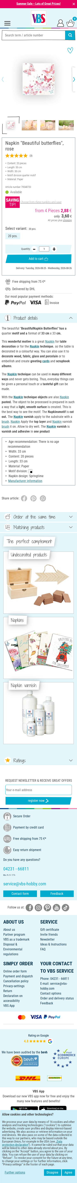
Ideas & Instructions (53, 944)
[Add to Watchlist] (70, 50)
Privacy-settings (13, 986)
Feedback (57, 894)
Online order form (15, 971)
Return (7, 991)
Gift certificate (49, 930)
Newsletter (47, 939)
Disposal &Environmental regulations (12, 949)
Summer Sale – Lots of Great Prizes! (38, 4)
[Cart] (70, 23)
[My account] (61, 23)
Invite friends (49, 934)
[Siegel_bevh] (25, 1061)
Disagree (52, 1172)
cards (45, 361)
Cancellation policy (16, 981)
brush (5, 422)
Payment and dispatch (18, 976)
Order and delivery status (57, 998)
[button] (6, 79)
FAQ (43, 949)
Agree (68, 1172)
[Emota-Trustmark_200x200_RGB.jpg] (63, 1058)
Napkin (49, 341)
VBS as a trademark (16, 939)
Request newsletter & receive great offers (38, 781)
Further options (15, 1172)
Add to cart (36, 259)
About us (9, 930)
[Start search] (70, 35)
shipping (67, 220)
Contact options (50, 993)
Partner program (14, 934)
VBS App (9, 1006)
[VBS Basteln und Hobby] (38, 18)
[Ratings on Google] (38, 1039)
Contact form (20, 894)
